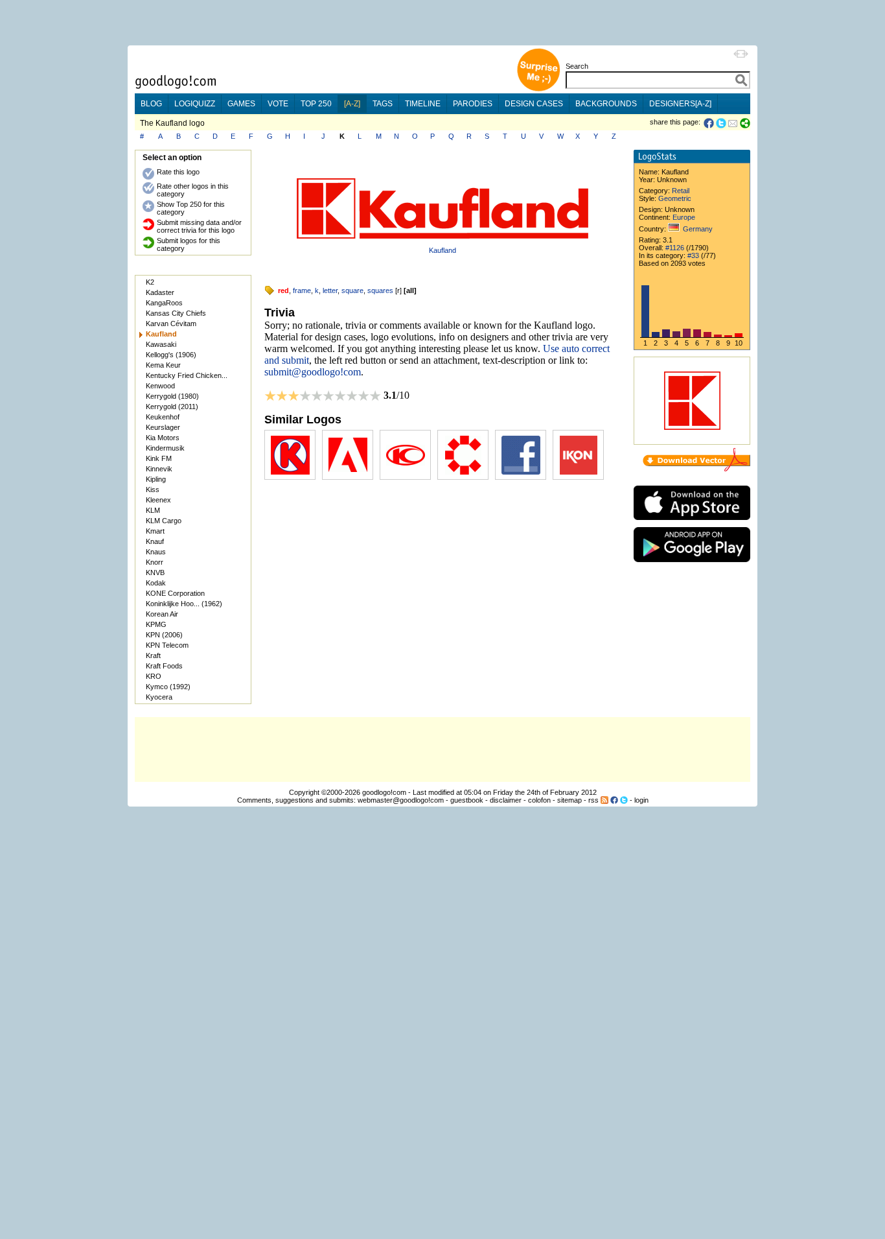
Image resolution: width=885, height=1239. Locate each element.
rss (593, 800)
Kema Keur (163, 365)
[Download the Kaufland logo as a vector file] (696, 469)
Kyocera (159, 697)
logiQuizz (194, 103)
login (641, 800)
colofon (539, 800)
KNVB (155, 572)
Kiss (152, 489)
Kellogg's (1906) (171, 355)
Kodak (156, 583)
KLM (153, 510)
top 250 (316, 103)
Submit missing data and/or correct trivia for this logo (199, 226)
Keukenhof (162, 417)
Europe (683, 217)
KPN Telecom (167, 645)
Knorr (154, 562)
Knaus (156, 552)
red (283, 290)
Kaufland (442, 250)
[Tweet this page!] (722, 123)
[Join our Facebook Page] (614, 800)
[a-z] (352, 103)
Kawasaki (161, 344)
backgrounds (606, 103)
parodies (472, 103)
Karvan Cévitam (171, 323)
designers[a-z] (680, 103)
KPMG (156, 624)
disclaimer (506, 800)
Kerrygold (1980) (172, 396)
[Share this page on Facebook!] (710, 123)
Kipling (156, 479)
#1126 (674, 248)
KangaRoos (164, 303)
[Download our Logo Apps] (692, 522)
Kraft (153, 655)
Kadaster (160, 292)
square (352, 290)
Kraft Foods (164, 666)
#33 (693, 255)
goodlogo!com (384, 792)
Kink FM (159, 458)
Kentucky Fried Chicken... (186, 375)
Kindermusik (165, 448)
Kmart (155, 531)
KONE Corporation (175, 593)
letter (330, 290)
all (410, 290)
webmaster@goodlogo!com (401, 800)
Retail (680, 191)
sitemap (569, 800)
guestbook (466, 800)
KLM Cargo (163, 521)
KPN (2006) (164, 635)
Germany (698, 229)
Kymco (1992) (168, 686)
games (241, 103)
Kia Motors (162, 438)
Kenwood (160, 386)
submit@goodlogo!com (312, 371)
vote (278, 103)
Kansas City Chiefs (176, 313)
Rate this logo (178, 172)
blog (151, 103)
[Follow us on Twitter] (624, 800)
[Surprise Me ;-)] (538, 89)
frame (302, 290)
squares (380, 290)
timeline (423, 103)
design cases (534, 103)
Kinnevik (159, 469)
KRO (153, 676)
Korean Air (162, 614)
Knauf (155, 541)
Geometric (674, 198)
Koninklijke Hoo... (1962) (184, 604)
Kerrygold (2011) (172, 406)
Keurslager (163, 427)
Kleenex (158, 500)
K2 (150, 282)
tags (383, 103)
